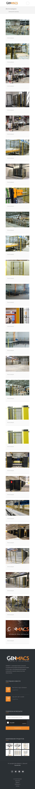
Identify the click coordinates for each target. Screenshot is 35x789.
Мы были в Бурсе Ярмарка (19, 687)
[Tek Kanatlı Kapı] (25, 746)
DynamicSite (17, 765)
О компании (17, 779)
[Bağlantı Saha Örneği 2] (17, 746)
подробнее (15, 690)
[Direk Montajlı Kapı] (9, 753)
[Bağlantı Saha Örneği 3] (9, 746)
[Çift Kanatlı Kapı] (25, 753)
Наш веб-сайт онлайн (18, 697)
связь (17, 786)
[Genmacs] (17, 3)
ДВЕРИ (17, 782)
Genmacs (17, 784)
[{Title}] (12, 771)
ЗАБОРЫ (17, 780)
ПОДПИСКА (17, 728)
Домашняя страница (14, 11)
